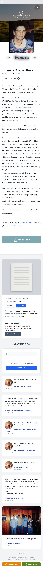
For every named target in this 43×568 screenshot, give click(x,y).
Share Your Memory (13, 334)
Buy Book (21, 305)
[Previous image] (4, 521)
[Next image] (38, 521)
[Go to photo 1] (14, 533)
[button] (21, 520)
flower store (18, 225)
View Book (9, 305)
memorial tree (27, 222)
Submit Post (22, 368)
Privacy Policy (16, 559)
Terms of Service (27, 559)
